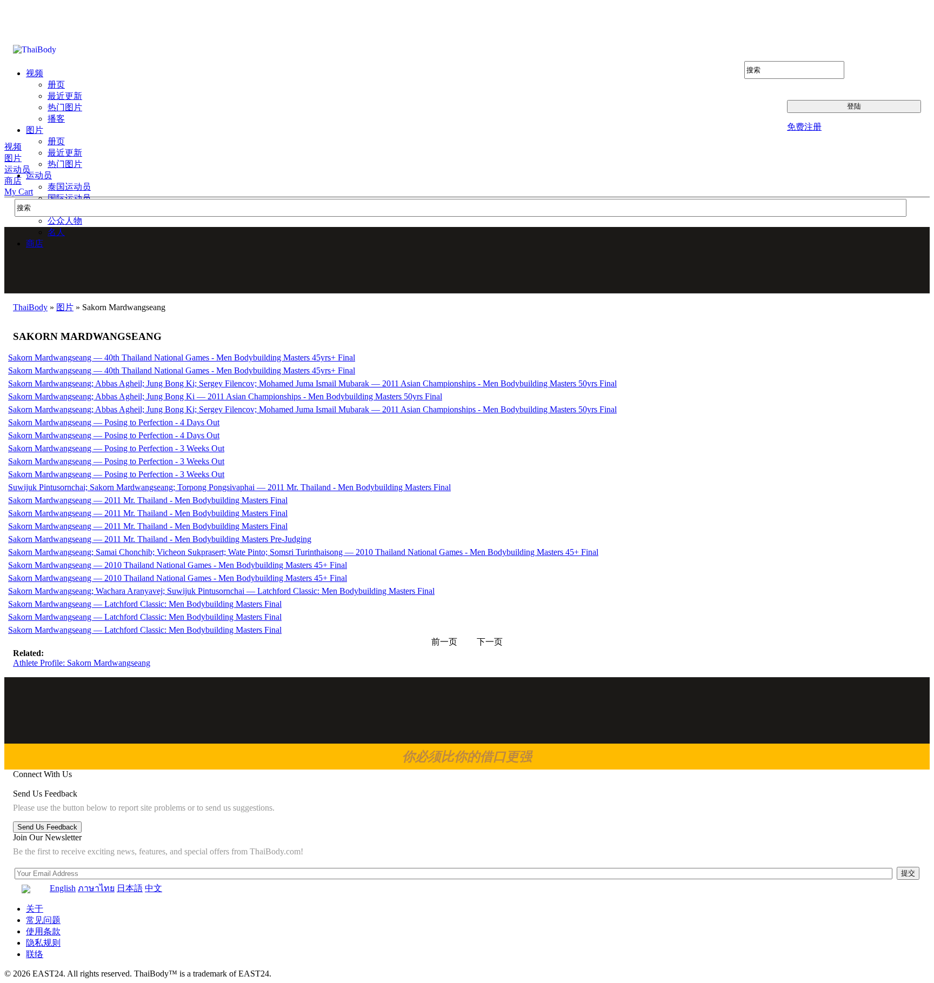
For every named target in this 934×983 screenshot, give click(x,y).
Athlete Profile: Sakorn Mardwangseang (81, 662)
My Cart (18, 191)
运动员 (17, 169)
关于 (34, 908)
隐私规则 (43, 942)
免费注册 (804, 126)
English (63, 888)
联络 (34, 954)
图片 (13, 158)
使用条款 (43, 931)
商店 (13, 180)
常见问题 (43, 920)
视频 (13, 146)
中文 (153, 888)
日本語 (130, 888)
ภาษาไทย (96, 888)
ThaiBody (30, 307)
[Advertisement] (467, 260)
